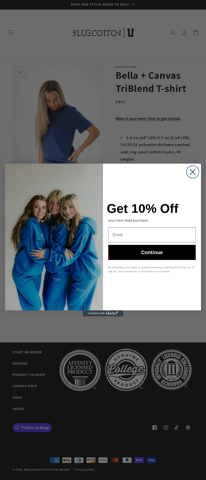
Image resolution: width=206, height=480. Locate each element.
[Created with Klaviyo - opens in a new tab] (103, 313)
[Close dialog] (192, 172)
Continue (152, 252)
